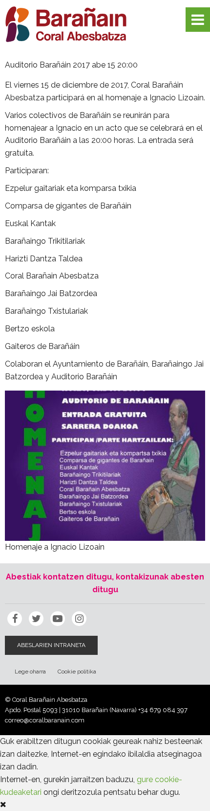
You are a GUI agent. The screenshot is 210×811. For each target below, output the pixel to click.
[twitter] (36, 618)
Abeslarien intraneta (51, 645)
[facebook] (14, 618)
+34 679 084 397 (163, 710)
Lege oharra (30, 671)
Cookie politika (77, 671)
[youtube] (57, 618)
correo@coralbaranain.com (44, 720)
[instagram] (79, 618)
